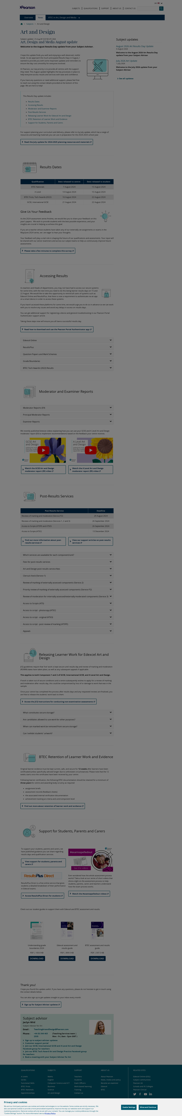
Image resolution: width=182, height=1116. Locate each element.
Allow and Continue (148, 1107)
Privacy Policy (50, 1113)
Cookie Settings (129, 1107)
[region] (91, 1107)
